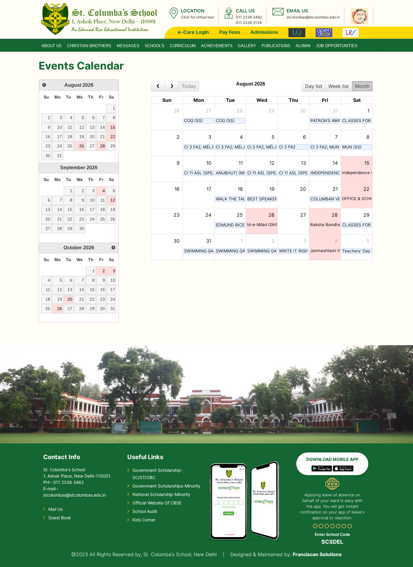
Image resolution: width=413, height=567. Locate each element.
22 (112, 136)
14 (102, 127)
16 (47, 136)
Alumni (303, 46)
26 (81, 146)
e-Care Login (193, 32)
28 (102, 146)
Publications (276, 46)
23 (47, 146)
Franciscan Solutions (317, 554)
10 (59, 127)
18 (69, 136)
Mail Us (55, 509)
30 (47, 155)
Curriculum (183, 46)
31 (59, 155)
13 (92, 127)
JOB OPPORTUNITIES (336, 46)
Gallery (247, 46)
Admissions (264, 32)
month (362, 86)
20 (92, 136)
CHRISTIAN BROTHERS (89, 46)
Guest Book (59, 517)
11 (70, 127)
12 (81, 127)
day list (313, 86)
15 (112, 127)
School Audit (144, 511)
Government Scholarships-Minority (166, 485)
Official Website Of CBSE (156, 502)
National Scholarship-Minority (161, 494)
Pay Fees (229, 32)
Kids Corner (143, 519)
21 (102, 136)
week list (338, 86)
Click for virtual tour (197, 17)
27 (92, 146)
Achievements (217, 46)
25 (69, 146)
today (189, 86)
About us (51, 46)
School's (154, 46)
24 (59, 146)
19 (81, 136)
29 (112, 146)
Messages (128, 46)
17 (59, 136)
